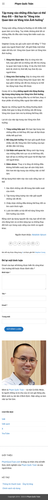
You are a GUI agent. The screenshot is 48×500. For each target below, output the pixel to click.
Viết (3, 419)
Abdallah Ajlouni (39, 235)
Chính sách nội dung (11, 488)
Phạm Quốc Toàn (24, 3)
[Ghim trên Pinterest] (28, 244)
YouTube (5, 433)
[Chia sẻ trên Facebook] (15, 244)
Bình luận (6, 272)
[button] (3, 4)
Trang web (6, 317)
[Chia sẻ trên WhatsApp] (11, 244)
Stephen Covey (40, 252)
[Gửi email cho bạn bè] (24, 244)
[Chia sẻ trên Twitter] (19, 244)
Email (4, 305)
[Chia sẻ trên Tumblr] (37, 244)
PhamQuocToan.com (11, 462)
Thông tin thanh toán (11, 484)
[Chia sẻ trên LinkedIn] (33, 244)
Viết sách (6, 424)
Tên (4, 294)
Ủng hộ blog (28, 484)
